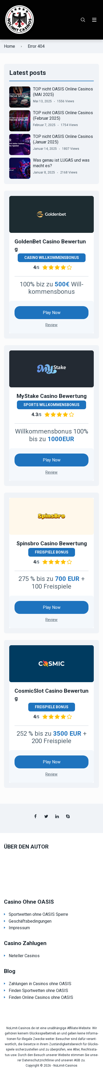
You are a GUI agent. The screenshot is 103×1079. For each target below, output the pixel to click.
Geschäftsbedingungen (30, 921)
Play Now (51, 312)
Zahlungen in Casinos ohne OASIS (40, 983)
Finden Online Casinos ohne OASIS (41, 997)
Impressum (19, 927)
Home (9, 46)
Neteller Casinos (24, 955)
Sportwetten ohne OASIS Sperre (38, 914)
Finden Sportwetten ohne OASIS (38, 990)
